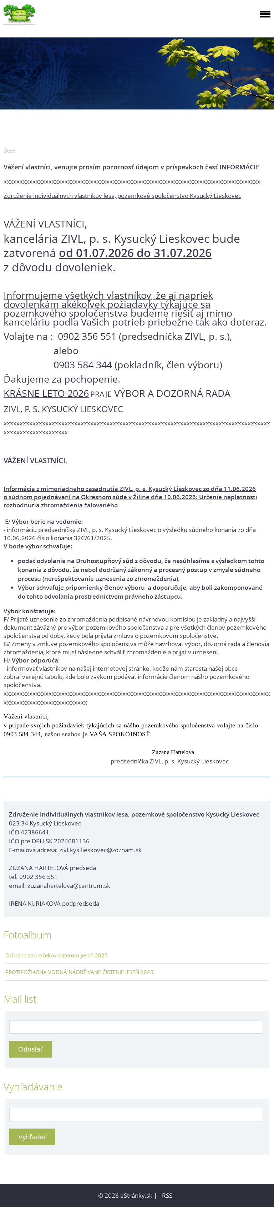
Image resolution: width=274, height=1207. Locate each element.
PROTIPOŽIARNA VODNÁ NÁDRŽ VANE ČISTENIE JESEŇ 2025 (79, 972)
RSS (167, 1195)
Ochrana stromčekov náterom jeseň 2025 (56, 955)
